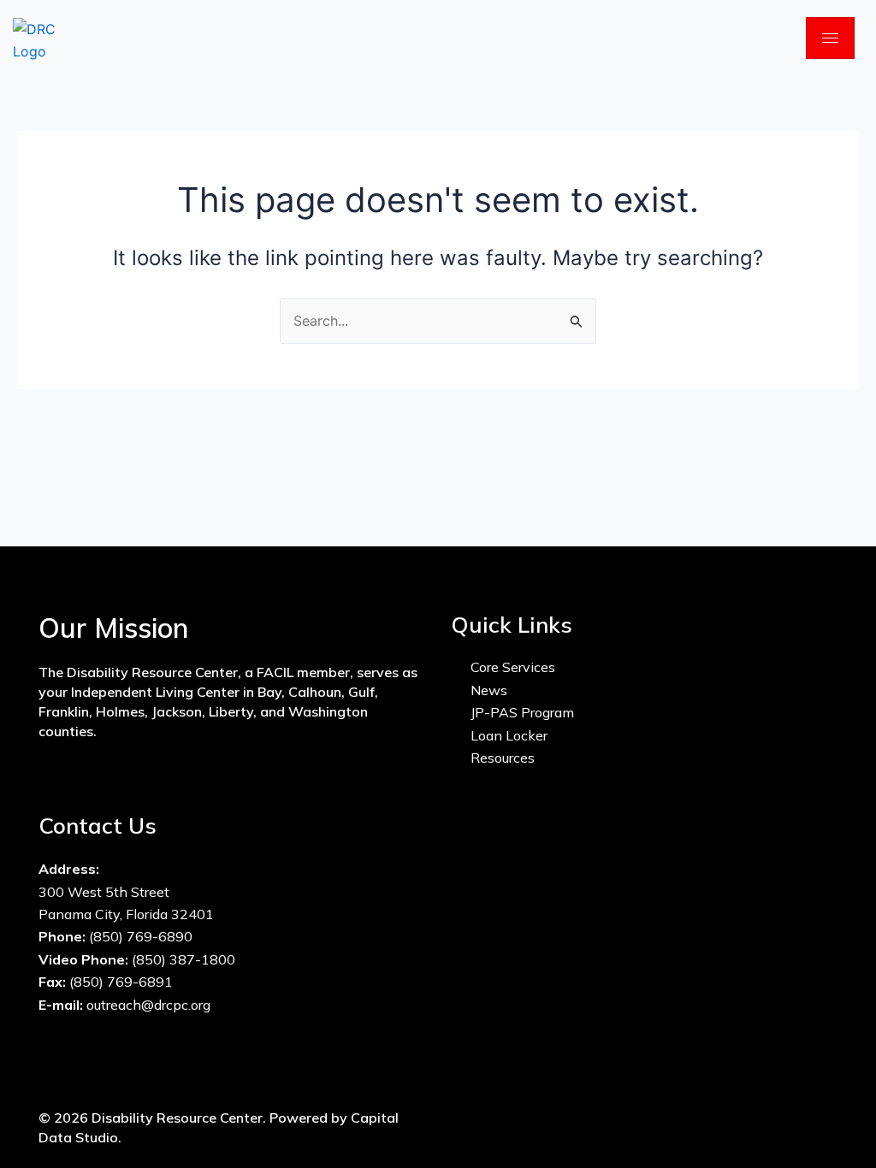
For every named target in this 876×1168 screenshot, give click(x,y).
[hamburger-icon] (830, 38)
